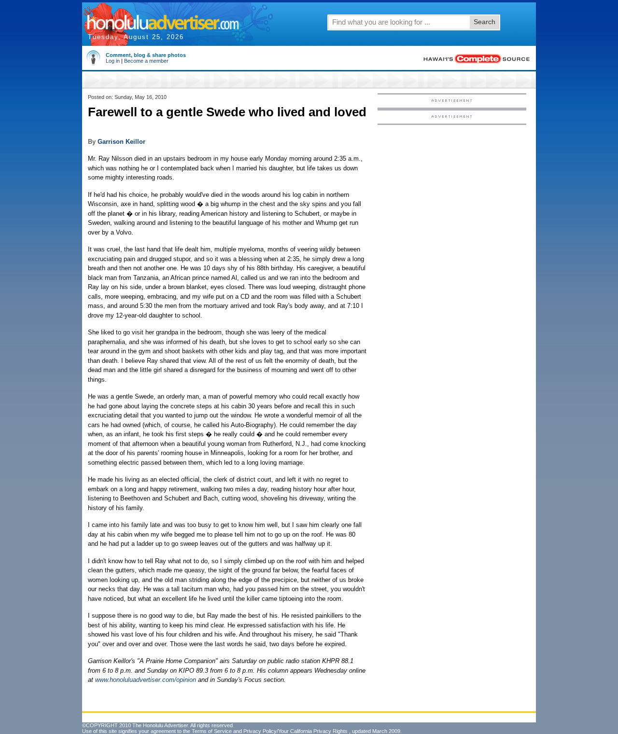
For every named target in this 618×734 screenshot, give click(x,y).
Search (484, 22)
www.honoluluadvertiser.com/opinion (145, 679)
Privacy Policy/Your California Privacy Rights (295, 731)
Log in (113, 61)
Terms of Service (212, 731)
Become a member (146, 61)
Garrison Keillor (121, 141)
